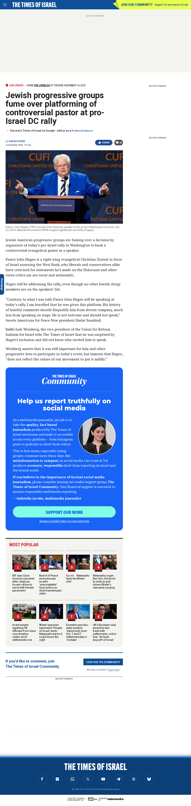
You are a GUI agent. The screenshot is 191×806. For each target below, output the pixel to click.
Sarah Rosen (17, 141)
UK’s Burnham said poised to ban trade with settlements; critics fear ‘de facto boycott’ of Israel (104, 632)
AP (7, 762)
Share (105, 142)
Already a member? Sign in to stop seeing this (64, 521)
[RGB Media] (93, 799)
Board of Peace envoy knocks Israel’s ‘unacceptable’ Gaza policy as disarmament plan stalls (50, 584)
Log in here (114, 669)
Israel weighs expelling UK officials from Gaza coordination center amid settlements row (24, 632)
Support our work (64, 512)
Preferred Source (82, 130)
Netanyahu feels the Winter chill (77, 578)
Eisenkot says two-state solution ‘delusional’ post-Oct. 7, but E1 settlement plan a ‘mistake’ (77, 632)
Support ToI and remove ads (171, 4)
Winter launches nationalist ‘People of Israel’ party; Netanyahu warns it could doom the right (50, 632)
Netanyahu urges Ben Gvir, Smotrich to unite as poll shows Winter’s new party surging (104, 581)
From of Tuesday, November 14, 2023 (56, 85)
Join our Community (137, 5)
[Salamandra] (115, 799)
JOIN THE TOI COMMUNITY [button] (103, 662)
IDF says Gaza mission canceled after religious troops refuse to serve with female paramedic (23, 583)
